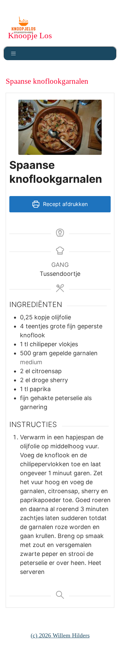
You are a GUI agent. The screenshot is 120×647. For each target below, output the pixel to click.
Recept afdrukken (64, 204)
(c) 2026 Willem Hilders (60, 635)
